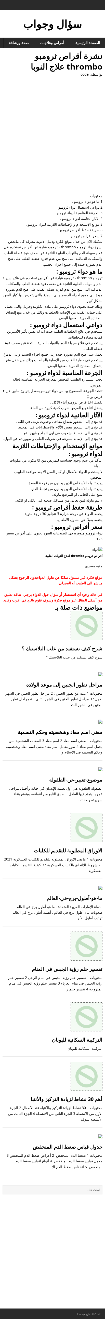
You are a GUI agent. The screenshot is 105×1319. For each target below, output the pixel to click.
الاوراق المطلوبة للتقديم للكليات (68, 850)
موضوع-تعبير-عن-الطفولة (75, 779)
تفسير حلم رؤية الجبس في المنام (67, 968)
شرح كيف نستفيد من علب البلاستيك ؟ (62, 648)
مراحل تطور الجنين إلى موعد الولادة (64, 684)
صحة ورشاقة (19, 42)
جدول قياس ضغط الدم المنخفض (67, 1146)
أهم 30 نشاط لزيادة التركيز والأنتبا (66, 1099)
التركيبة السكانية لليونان (77, 1039)
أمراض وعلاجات (52, 42)
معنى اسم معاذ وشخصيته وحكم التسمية (60, 732)
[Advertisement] (52, 135)
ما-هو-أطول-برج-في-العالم (74, 898)
